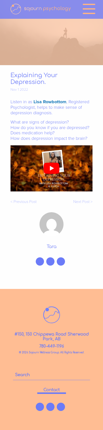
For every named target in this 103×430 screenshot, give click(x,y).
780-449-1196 (51, 346)
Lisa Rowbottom (50, 101)
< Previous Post (23, 201)
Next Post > (82, 201)
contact (52, 390)
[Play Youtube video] (51, 168)
